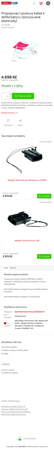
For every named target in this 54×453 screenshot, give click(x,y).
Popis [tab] (6, 268)
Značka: (7, 27)
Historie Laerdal (7, 370)
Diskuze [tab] (13, 268)
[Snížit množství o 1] (10, 97)
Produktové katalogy (9, 372)
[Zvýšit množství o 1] (10, 94)
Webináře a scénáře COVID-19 (13, 406)
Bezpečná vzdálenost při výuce (13, 414)
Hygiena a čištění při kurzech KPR (14, 409)
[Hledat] (34, 3)
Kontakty (4, 353)
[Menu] (48, 3)
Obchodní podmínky (9, 347)
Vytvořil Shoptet (29, 439)
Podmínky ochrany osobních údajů (14, 350)
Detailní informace (8, 113)
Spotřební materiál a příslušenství (30, 312)
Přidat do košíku (24, 96)
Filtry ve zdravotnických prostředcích (16, 412)
